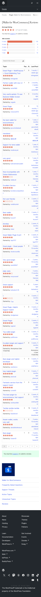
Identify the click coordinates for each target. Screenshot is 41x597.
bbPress (6, 558)
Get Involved (26, 533)
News (4, 520)
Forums (4, 9)
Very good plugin (9, 260)
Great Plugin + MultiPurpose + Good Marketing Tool (13, 72)
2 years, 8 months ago (35, 226)
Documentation (7, 537)
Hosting (5, 523)
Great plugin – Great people (13, 246)
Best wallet (7, 212)
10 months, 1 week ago (34, 108)
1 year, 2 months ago (35, 122)
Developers (6, 541)
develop (6, 224)
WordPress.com (9, 551)
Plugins (24, 523)
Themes (24, 520)
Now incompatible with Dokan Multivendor (11, 173)
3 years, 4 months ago (35, 334)
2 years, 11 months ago (35, 273)
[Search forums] (23, 60)
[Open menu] (38, 3)
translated (6, 133)
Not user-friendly (9, 199)
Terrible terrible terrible (11, 408)
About (4, 516)
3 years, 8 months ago (35, 384)
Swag (24, 544)
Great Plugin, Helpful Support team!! (10, 308)
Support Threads (8, 490)
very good (6, 158)
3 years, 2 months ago (35, 298)
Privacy (4, 527)
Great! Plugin (7, 321)
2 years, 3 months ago (35, 214)
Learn (4, 533)
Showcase (25, 516)
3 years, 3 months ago (35, 323)
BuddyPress (7, 561)
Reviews (5, 504)
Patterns (24, 527)
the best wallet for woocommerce (9, 121)
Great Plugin (7, 106)
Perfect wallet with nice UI (12, 83)
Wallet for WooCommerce (22, 15)
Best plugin (7, 433)
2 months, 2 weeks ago (35, 85)
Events (24, 537)
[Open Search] (32, 3)
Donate (25, 541)
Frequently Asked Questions (12, 485)
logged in (13, 33)
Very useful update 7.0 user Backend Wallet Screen (12, 95)
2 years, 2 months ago (35, 187)
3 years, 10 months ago (34, 421)
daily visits (6, 271)
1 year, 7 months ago (35, 174)
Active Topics (7, 494)
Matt (5, 554)
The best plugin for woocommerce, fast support (13, 396)
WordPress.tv (8, 544)
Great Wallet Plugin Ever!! (12, 235)
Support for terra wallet (11, 145)
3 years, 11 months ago (35, 435)
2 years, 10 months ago (34, 248)
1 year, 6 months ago (35, 147)
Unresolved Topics (9, 499)
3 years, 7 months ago (35, 373)
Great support (8, 285)
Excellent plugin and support (13, 343)
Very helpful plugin (9, 371)
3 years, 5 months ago (35, 345)
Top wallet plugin (9, 332)
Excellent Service (9, 185)
